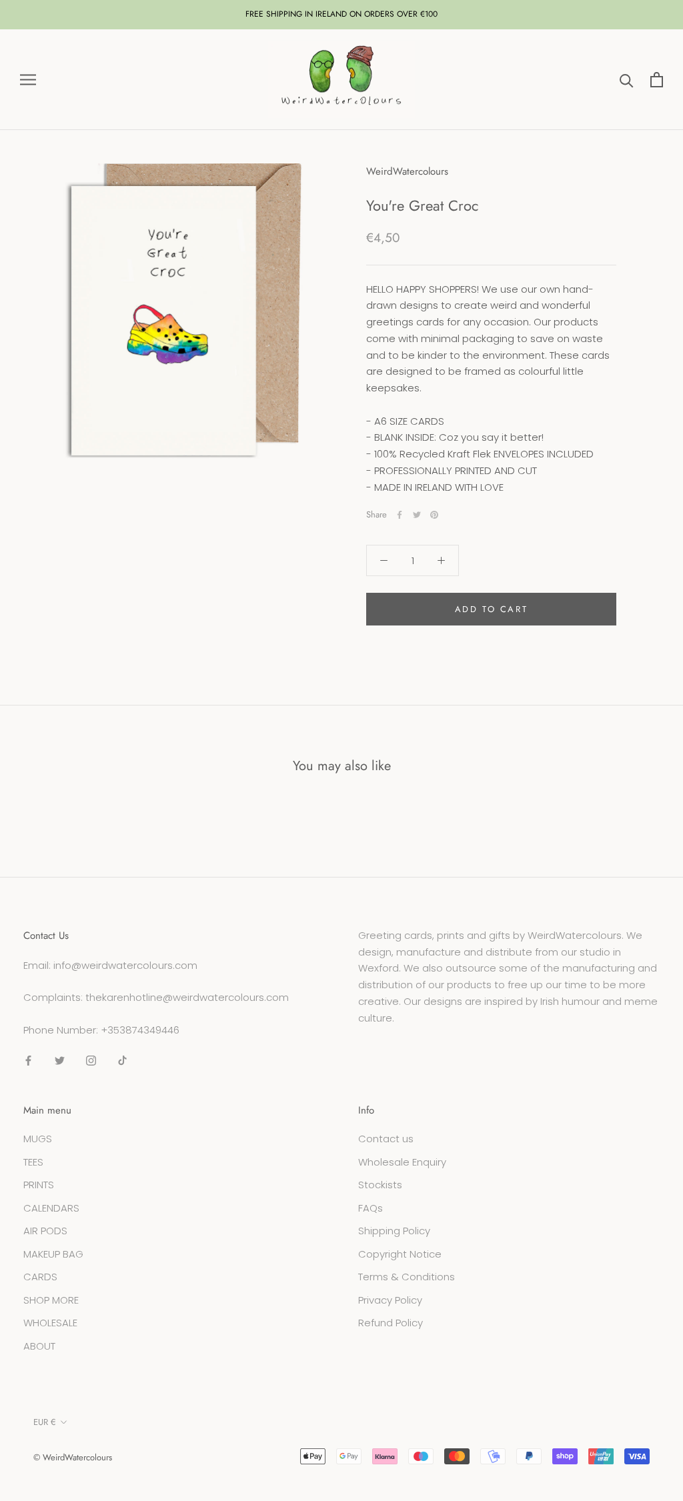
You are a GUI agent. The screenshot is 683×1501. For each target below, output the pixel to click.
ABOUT (39, 1346)
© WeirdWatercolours (72, 1457)
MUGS (37, 1139)
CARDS (40, 1277)
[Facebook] (400, 515)
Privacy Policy (390, 1300)
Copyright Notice (400, 1254)
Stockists (380, 1185)
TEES (33, 1162)
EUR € (44, 1422)
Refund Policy (390, 1323)
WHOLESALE (50, 1323)
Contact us (386, 1139)
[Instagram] (91, 1060)
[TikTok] (122, 1060)
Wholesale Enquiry (402, 1162)
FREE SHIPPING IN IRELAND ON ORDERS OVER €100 (341, 14)
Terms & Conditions (406, 1277)
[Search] (627, 80)
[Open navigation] (28, 79)
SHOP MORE (51, 1300)
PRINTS (38, 1185)
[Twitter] (417, 515)
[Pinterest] (434, 515)
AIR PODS (45, 1231)
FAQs (370, 1208)
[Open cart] (656, 79)
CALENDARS (51, 1208)
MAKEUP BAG (53, 1254)
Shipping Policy (394, 1231)
